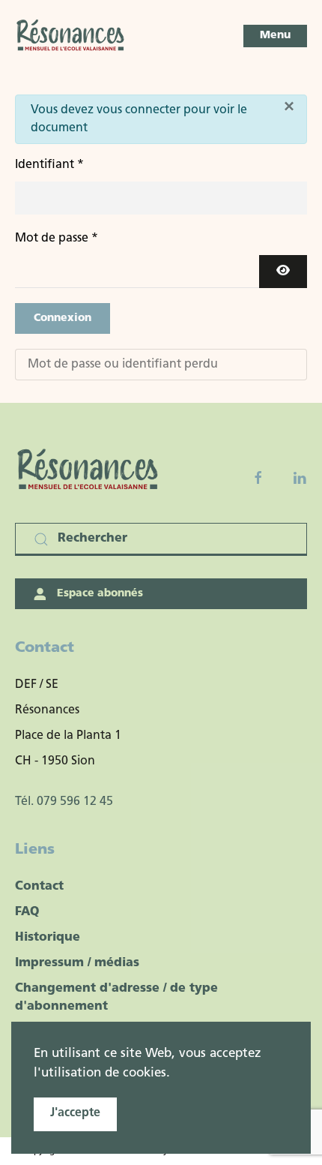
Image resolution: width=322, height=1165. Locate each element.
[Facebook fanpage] (258, 477)
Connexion (62, 318)
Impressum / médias (77, 963)
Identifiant (49, 165)
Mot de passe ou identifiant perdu (123, 365)
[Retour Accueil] (71, 36)
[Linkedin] (299, 477)
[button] (275, 36)
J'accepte (75, 1113)
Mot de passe (56, 239)
